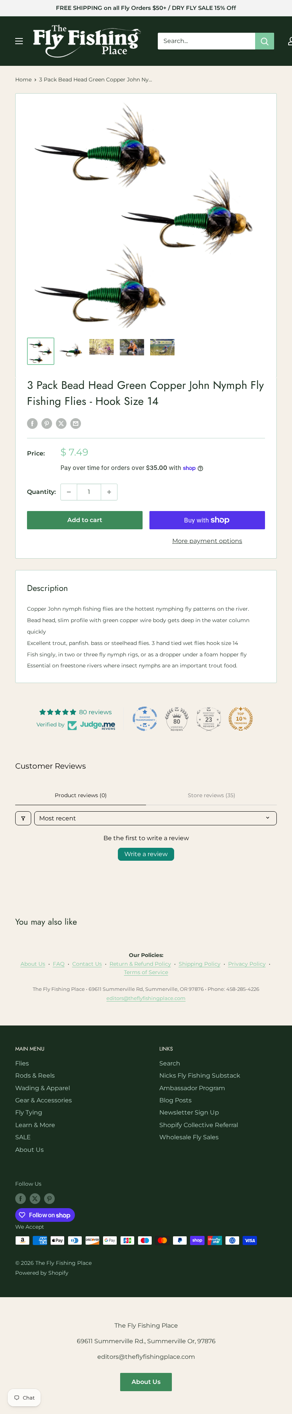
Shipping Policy (200, 963)
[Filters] (23, 818)
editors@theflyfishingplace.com (146, 998)
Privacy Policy (247, 963)
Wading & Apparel (42, 1088)
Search (169, 1063)
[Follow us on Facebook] (20, 1198)
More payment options (207, 541)
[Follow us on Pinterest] (49, 1198)
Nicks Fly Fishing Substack (199, 1075)
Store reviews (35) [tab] (211, 795)
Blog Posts (175, 1100)
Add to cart (84, 520)
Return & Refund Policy (140, 963)
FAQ (59, 963)
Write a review (146, 854)
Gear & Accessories (43, 1100)
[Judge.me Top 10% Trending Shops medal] (241, 719)
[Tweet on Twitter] (61, 423)
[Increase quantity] (109, 492)
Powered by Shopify (41, 1272)
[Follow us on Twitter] (35, 1198)
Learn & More (35, 1125)
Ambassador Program (192, 1088)
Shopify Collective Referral (198, 1125)
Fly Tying (28, 1112)
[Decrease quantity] (69, 492)
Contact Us (87, 963)
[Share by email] (75, 423)
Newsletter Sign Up (189, 1112)
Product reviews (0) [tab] (81, 795)
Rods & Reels (35, 1075)
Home (23, 79)
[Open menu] (19, 41)
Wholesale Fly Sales (189, 1137)
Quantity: (41, 491)
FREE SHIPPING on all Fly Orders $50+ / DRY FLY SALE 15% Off (146, 7)
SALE (23, 1137)
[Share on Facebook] (32, 423)
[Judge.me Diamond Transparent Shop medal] (145, 719)
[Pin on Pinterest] (46, 423)
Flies (22, 1063)
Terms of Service (146, 972)
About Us (33, 963)
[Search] (264, 41)
